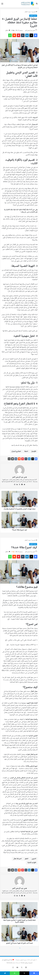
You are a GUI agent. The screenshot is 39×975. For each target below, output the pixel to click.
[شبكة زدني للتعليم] (27, 3)
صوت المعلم (28, 12)
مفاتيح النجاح (16, 451)
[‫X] (32, 458)
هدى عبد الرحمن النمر (30, 30)
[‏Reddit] (19, 458)
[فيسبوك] (36, 458)
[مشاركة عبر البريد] (12, 458)
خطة (25, 451)
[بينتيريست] (22, 458)
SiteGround (9, 963)
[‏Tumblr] (26, 458)
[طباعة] (9, 458)
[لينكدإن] (29, 458)
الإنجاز (33, 451)
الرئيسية (34, 12)
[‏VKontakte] (16, 458)
